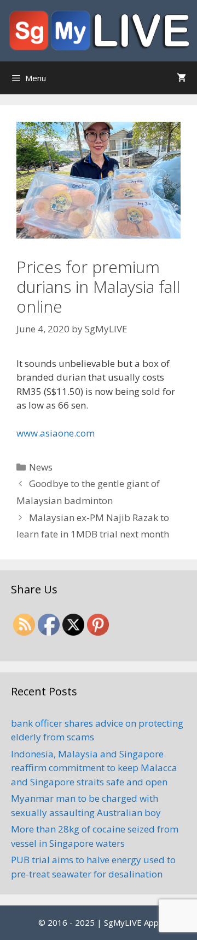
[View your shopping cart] (181, 77)
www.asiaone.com (55, 433)
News (41, 467)
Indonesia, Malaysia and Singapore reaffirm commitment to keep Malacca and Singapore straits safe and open (94, 768)
